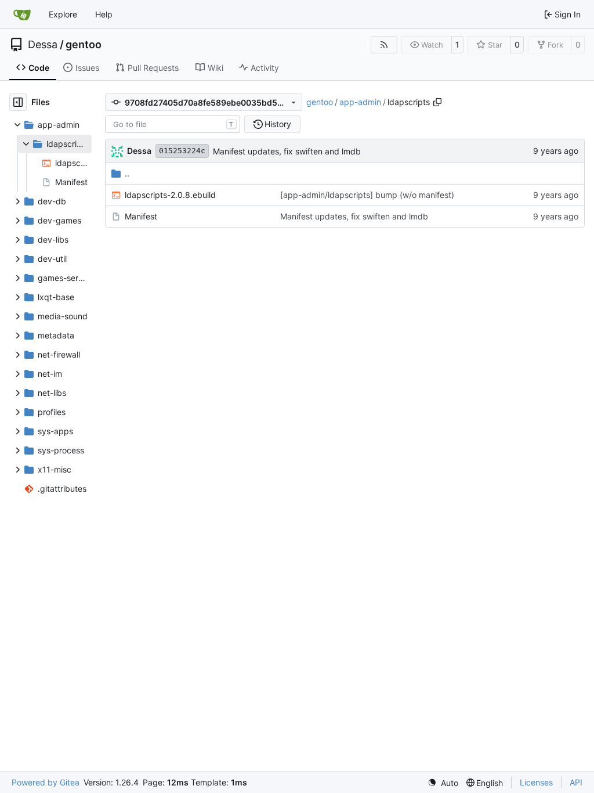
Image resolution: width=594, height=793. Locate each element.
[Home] (22, 14)
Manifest (141, 216)
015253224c (182, 150)
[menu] (443, 783)
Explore (63, 14)
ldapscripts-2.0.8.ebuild (170, 195)
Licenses (536, 782)
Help (104, 14)
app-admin (360, 102)
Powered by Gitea (45, 782)
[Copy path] (437, 102)
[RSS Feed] (384, 44)
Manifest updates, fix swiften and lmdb (287, 151)
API (576, 782)
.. (127, 173)
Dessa (42, 45)
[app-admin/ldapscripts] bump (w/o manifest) (367, 195)
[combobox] (172, 124)
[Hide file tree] (18, 102)
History (278, 124)
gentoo (84, 45)
